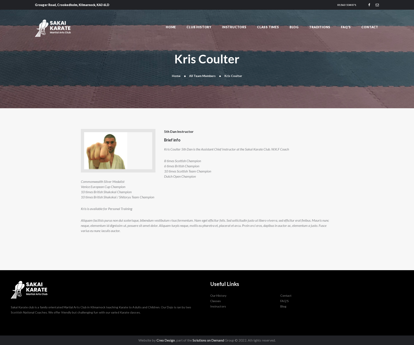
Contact (286, 295)
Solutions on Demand (208, 340)
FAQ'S (284, 301)
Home (176, 76)
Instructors (218, 306)
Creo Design (166, 340)
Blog (283, 306)
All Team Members (202, 76)
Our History (218, 295)
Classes (215, 301)
